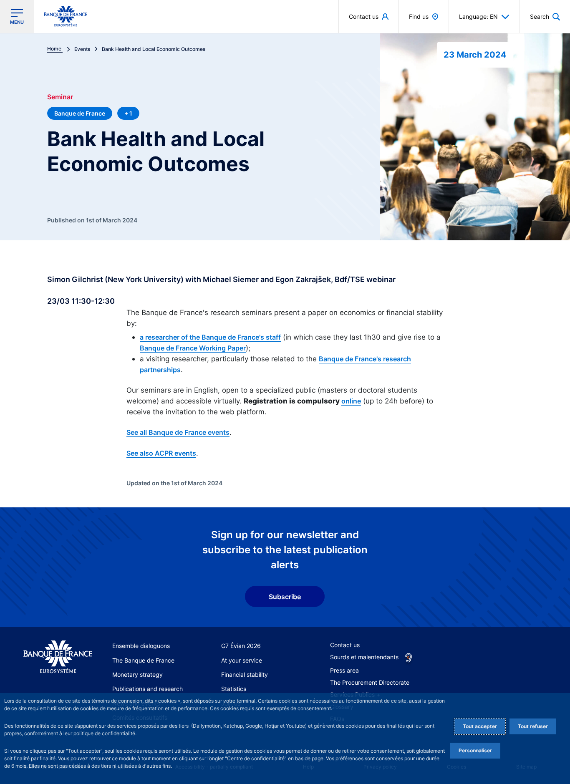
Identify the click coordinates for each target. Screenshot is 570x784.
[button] (545, 16)
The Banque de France (143, 660)
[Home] (57, 656)
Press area (344, 670)
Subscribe (285, 596)
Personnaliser (475, 750)
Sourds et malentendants (364, 656)
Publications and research (147, 688)
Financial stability (244, 674)
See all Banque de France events (178, 432)
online (351, 401)
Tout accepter (480, 726)
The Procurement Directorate (369, 682)
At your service (241, 660)
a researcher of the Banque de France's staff (210, 337)
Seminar (60, 97)
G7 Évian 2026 (241, 645)
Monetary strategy (137, 674)
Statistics (233, 688)
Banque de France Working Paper (193, 348)
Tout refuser (533, 726)
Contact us (345, 644)
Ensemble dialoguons (141, 645)
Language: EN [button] (478, 16)
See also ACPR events (161, 453)
